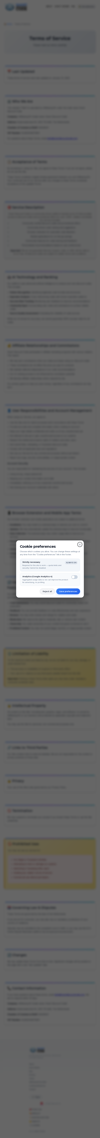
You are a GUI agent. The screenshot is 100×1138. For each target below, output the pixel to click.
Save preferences (68, 591)
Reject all (47, 591)
